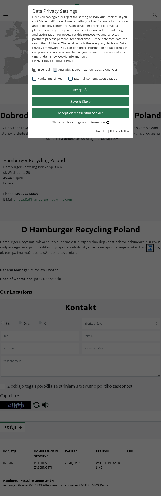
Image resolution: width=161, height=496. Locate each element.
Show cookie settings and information (79, 122)
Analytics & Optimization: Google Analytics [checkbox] (88, 69)
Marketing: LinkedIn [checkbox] (51, 79)
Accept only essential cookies (81, 113)
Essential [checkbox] (44, 69)
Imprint (101, 131)
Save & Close (80, 101)
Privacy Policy (119, 131)
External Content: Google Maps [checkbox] (95, 79)
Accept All (80, 89)
